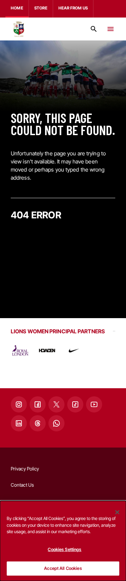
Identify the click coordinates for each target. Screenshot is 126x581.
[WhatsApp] (56, 423)
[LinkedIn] (19, 423)
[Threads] (38, 423)
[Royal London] (20, 350)
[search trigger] (94, 29)
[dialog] (63, 541)
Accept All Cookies (63, 568)
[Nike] (74, 350)
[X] (56, 404)
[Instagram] (19, 404)
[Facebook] (38, 404)
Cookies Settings (64, 549)
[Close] (117, 512)
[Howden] (47, 350)
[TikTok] (75, 404)
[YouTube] (94, 404)
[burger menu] (110, 29)
